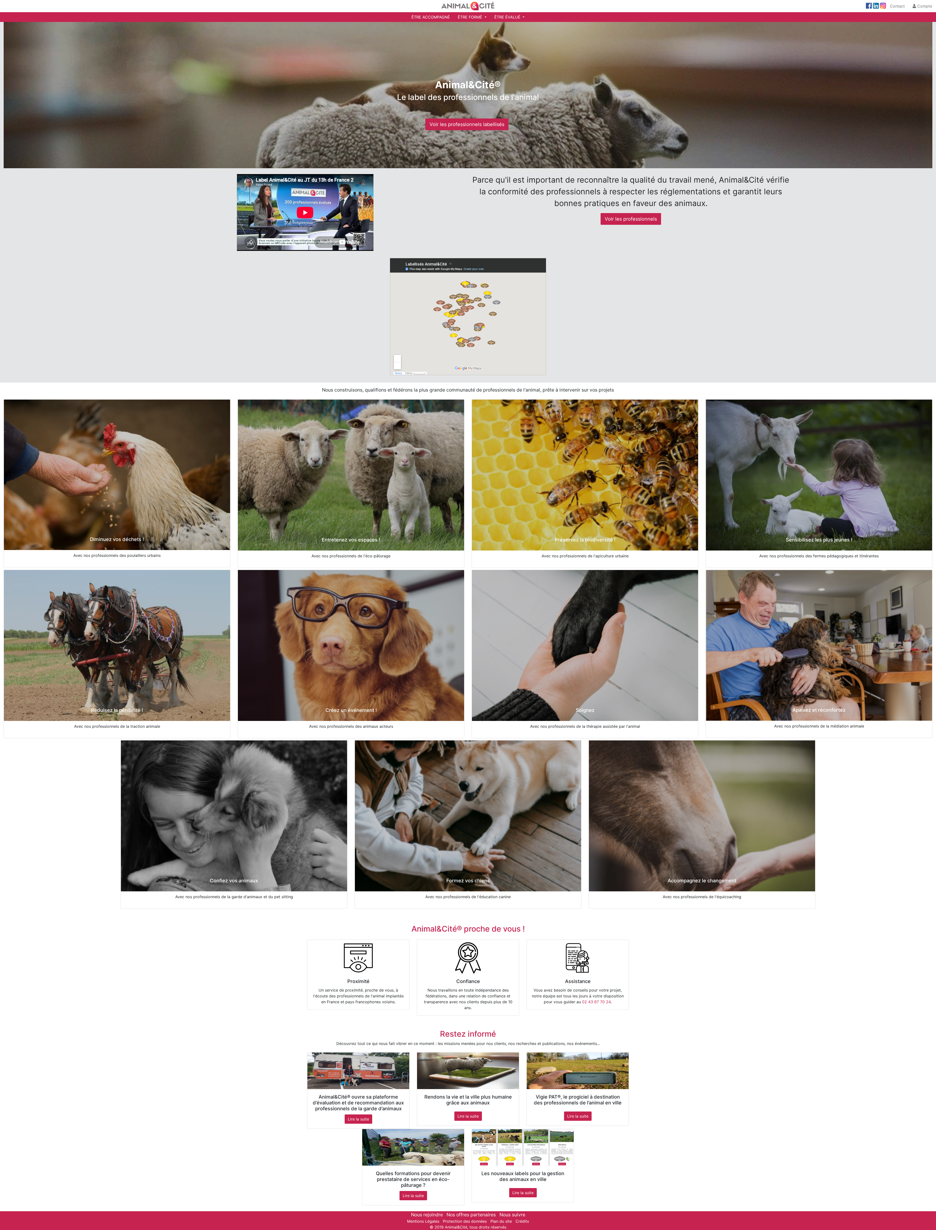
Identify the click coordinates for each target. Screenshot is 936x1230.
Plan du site (501, 1221)
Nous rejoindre (427, 1215)
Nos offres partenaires (471, 1215)
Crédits (522, 1221)
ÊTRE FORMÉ (470, 17)
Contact (897, 6)
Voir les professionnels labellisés (466, 124)
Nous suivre (512, 1215)
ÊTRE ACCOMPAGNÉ (430, 17)
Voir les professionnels (631, 219)
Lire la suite (358, 1119)
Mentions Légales (423, 1221)
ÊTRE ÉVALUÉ (508, 17)
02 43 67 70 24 (596, 1001)
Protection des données (465, 1221)
